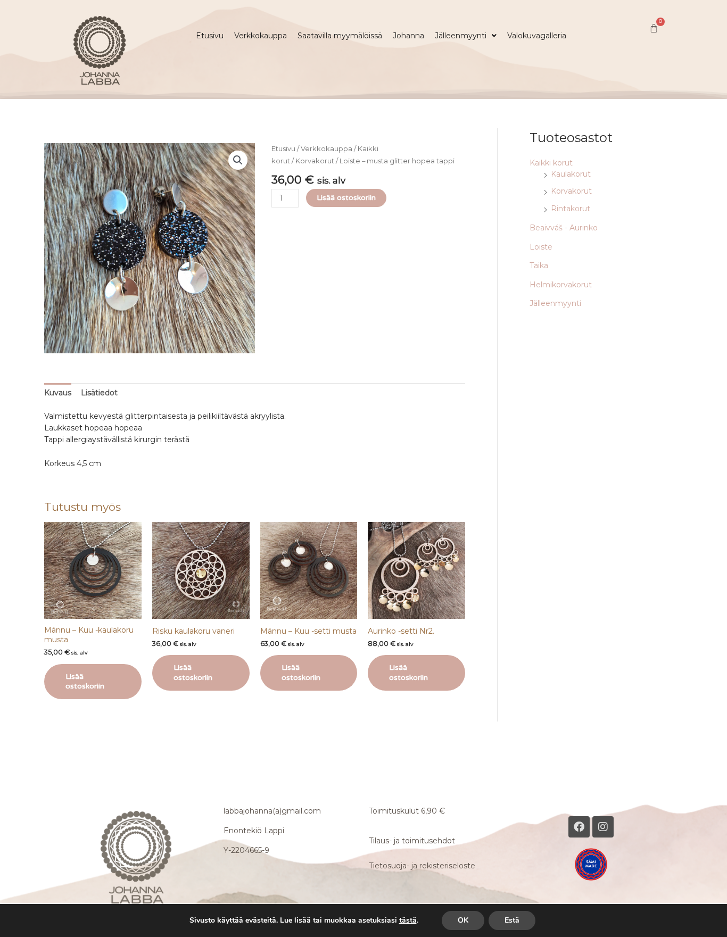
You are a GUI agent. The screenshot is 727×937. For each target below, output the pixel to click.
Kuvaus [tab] (57, 392)
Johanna (408, 35)
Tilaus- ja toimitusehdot (412, 840)
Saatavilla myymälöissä (340, 35)
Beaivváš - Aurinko (564, 228)
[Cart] (654, 28)
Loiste (541, 247)
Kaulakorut (571, 174)
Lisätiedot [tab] (99, 392)
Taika (539, 265)
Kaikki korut (551, 163)
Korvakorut (314, 161)
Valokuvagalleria (536, 35)
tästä (408, 920)
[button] (465, 35)
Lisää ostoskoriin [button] (84, 681)
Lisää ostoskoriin (346, 197)
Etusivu (210, 35)
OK (463, 920)
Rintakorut (570, 208)
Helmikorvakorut (561, 284)
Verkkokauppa (260, 35)
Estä (512, 920)
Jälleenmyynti (460, 35)
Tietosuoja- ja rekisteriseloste (422, 865)
